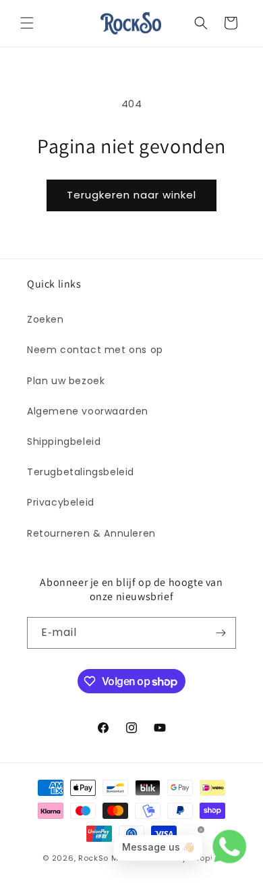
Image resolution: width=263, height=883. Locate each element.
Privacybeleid (60, 502)
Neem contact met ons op (95, 349)
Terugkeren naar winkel (131, 195)
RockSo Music (107, 858)
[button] (27, 23)
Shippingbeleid (63, 441)
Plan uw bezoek (66, 380)
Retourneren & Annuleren (91, 533)
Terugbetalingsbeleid (80, 472)
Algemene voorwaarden (87, 411)
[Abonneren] (220, 633)
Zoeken (45, 319)
